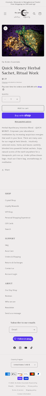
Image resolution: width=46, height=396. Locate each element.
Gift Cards (9, 224)
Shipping (4, 82)
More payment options (23, 121)
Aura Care (9, 251)
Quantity (5, 94)
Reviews (8, 296)
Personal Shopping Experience (17, 218)
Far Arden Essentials (22, 383)
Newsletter (9, 308)
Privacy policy (33, 386)
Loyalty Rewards (12, 206)
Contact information (24, 394)
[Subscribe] (34, 330)
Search (8, 229)
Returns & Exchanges (14, 263)
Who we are (10, 302)
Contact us (9, 268)
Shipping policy (31, 390)
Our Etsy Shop (11, 290)
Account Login (11, 274)
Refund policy (20, 386)
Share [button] (7, 170)
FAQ (7, 245)
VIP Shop (9, 212)
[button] (5, 13)
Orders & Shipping (13, 257)
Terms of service (18, 390)
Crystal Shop (10, 200)
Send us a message (13, 313)
